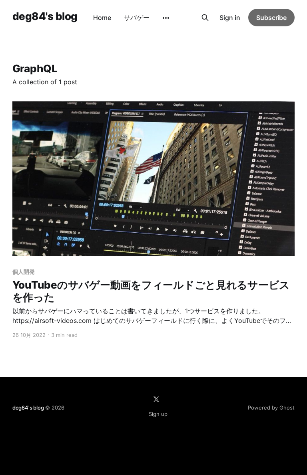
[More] (166, 18)
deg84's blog (45, 16)
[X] (156, 399)
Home (102, 18)
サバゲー (137, 18)
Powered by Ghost (271, 407)
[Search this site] (205, 17)
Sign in (229, 18)
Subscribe (271, 18)
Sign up (158, 414)
